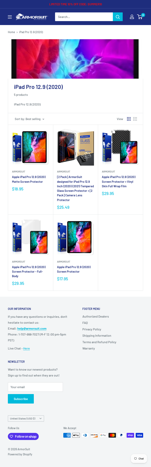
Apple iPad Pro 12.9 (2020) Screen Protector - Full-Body (29, 271)
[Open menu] (10, 17)
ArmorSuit (18, 171)
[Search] (118, 16)
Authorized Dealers (95, 316)
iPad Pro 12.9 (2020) (31, 32)
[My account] (132, 17)
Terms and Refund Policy (99, 342)
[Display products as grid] (129, 119)
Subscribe (21, 399)
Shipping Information (96, 335)
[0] (139, 16)
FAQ (85, 322)
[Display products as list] (135, 119)
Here (26, 348)
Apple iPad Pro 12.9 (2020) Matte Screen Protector (29, 179)
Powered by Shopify (20, 454)
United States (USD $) (22, 418)
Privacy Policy (91, 329)
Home (11, 32)
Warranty (88, 348)
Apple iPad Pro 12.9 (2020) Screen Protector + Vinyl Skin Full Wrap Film (118, 181)
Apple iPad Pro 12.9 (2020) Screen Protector (74, 269)
